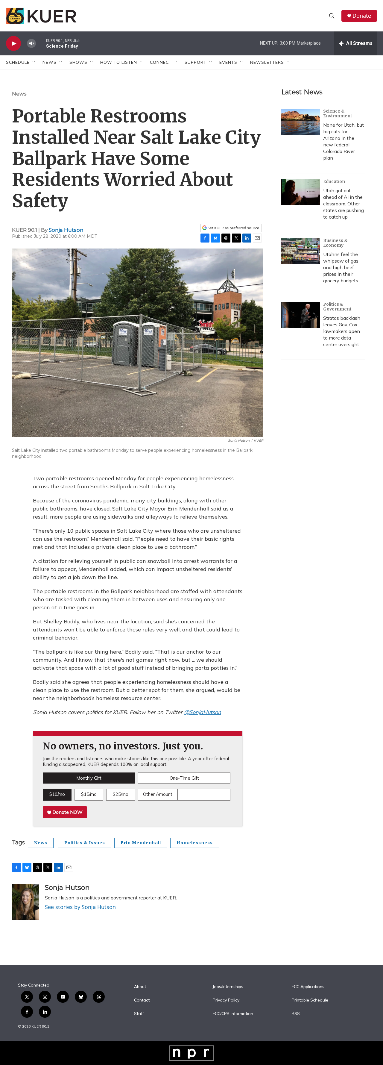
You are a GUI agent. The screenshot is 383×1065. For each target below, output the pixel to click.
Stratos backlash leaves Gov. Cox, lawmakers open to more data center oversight (341, 331)
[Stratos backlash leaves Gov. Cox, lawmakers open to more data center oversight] (300, 315)
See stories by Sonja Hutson (80, 907)
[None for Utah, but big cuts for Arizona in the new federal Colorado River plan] (300, 122)
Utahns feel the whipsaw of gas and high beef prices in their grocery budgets (340, 267)
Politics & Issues (84, 843)
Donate (361, 16)
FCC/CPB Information (233, 1013)
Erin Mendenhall (141, 843)
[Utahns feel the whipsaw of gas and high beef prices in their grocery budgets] (300, 251)
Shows (78, 62)
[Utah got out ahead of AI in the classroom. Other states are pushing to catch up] (300, 192)
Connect (161, 62)
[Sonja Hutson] (25, 902)
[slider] (41, 43)
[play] (13, 43)
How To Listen (118, 62)
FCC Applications (308, 986)
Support (195, 62)
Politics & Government (337, 307)
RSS (296, 1013)
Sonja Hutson (66, 230)
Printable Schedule (310, 1000)
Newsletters (267, 62)
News (19, 94)
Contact (142, 1000)
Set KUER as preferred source (233, 228)
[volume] (31, 43)
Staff (139, 1013)
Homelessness (195, 843)
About (140, 986)
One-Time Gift (184, 778)
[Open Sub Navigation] (34, 62)
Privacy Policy (226, 1000)
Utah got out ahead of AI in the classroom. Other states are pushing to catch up (343, 203)
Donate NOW (67, 812)
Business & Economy (335, 243)
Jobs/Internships (228, 986)
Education (334, 181)
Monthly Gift (88, 778)
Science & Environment (337, 113)
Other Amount (157, 794)
